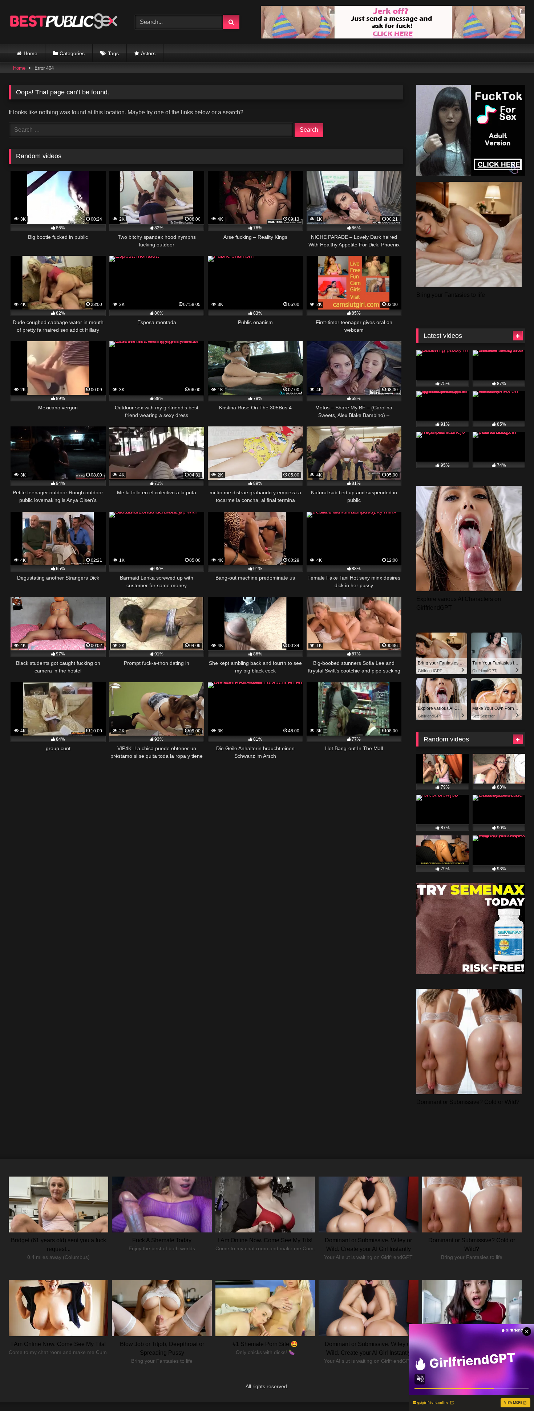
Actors (148, 53)
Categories (72, 53)
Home (30, 53)
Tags (113, 53)
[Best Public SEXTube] (63, 22)
